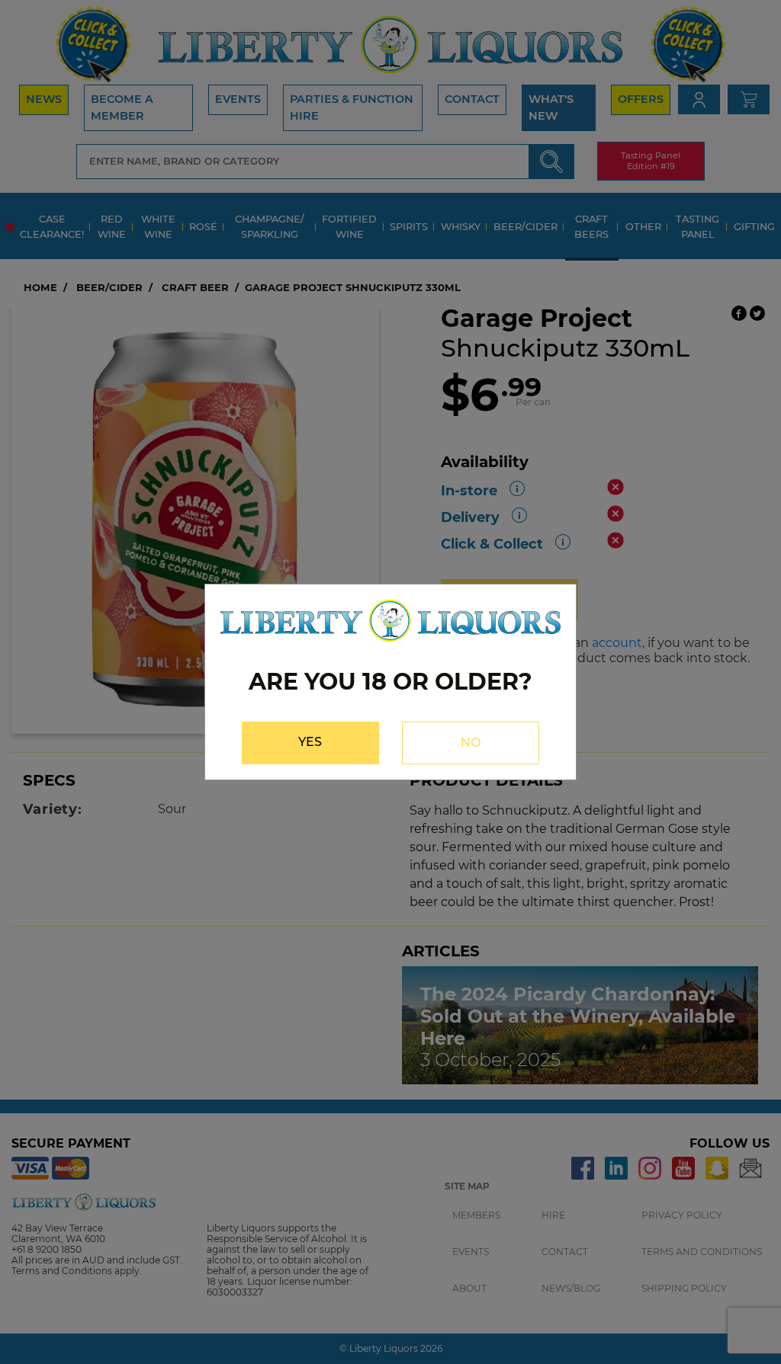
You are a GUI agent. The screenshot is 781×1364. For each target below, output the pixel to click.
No (470, 742)
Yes (310, 742)
